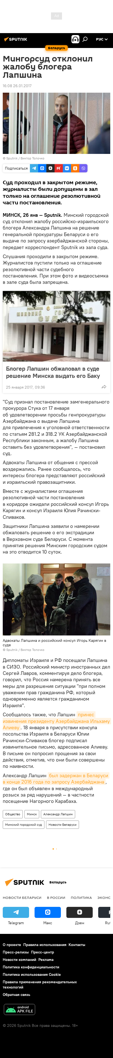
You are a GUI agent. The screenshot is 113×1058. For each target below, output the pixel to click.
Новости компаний (19, 959)
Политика (81, 897)
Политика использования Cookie (32, 974)
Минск (32, 814)
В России (56, 897)
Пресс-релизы (16, 952)
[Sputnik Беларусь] (16, 41)
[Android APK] (19, 1010)
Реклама (45, 959)
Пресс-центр (42, 952)
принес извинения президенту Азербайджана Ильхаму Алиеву (57, 721)
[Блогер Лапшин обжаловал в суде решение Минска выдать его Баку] (56, 326)
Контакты (77, 944)
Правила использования (44, 944)
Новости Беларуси (63, 824)
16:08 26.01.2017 (17, 85)
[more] (103, 386)
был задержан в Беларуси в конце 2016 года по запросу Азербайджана (56, 778)
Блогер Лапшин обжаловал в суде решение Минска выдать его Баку (53, 372)
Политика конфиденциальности (31, 967)
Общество (12, 814)
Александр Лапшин (58, 814)
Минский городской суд (23, 824)
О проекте (12, 944)
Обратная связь (16, 994)
